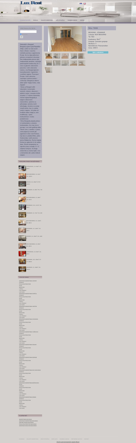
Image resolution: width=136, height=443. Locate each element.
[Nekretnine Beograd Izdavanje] (31, 4)
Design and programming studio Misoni (68, 442)
